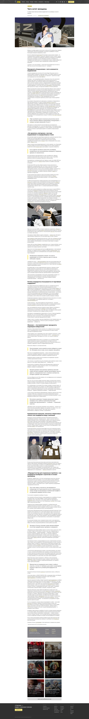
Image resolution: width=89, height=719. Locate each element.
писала (28, 605)
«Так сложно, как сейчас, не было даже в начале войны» (35, 671)
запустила (53, 231)
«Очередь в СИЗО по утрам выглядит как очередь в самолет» (34, 687)
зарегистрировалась (31, 577)
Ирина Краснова (48, 658)
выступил (59, 195)
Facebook (54, 631)
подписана (42, 571)
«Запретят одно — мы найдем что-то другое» (35, 650)
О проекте (45, 706)
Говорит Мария (35, 92)
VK (45, 631)
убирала (32, 142)
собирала (54, 175)
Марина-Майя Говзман (31, 695)
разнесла (43, 230)
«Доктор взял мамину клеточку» (52, 651)
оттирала (43, 140)
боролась (56, 238)
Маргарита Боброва (31, 658)
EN (56, 1)
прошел (58, 251)
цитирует (39, 544)
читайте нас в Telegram (43, 15)
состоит (52, 501)
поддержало (56, 618)
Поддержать (71, 1)
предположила (54, 250)
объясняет (42, 75)
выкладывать (49, 85)
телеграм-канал (38, 146)
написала (52, 234)
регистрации (32, 299)
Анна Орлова (29, 15)
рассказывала (30, 432)
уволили (29, 181)
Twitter (53, 632)
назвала (59, 264)
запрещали (29, 108)
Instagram (47, 632)
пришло (35, 537)
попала (38, 249)
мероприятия (41, 596)
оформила (46, 192)
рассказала (54, 334)
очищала (57, 181)
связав (53, 171)
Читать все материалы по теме (44, 699)
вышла (35, 560)
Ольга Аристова (48, 695)
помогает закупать (31, 576)
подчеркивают (39, 622)
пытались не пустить (50, 102)
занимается (32, 238)
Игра (61, 710)
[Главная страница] (17, 2)
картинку (52, 597)
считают (32, 122)
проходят (29, 603)
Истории (31, 1)
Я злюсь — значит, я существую (51, 671)
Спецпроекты (40, 1)
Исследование (56, 710)
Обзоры (27, 1)
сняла (41, 95)
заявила (57, 288)
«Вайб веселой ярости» (53, 689)
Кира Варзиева (53, 695)
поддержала (57, 591)
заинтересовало (52, 106)
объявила (39, 244)
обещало (57, 229)
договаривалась (30, 201)
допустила (41, 194)
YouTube (53, 629)
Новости (23, 1)
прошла (47, 591)
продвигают (29, 559)
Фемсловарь (47, 1)
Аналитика (56, 709)
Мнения (35, 1)
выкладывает (50, 583)
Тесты (61, 712)
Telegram (47, 629)
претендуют (39, 54)
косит (28, 421)
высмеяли (50, 463)
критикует (44, 308)
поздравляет (30, 499)
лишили (40, 161)
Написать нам (45, 709)
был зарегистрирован (57, 114)
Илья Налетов (37, 658)
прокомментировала (42, 261)
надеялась (36, 190)
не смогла (29, 145)
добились (37, 91)
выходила (33, 305)
